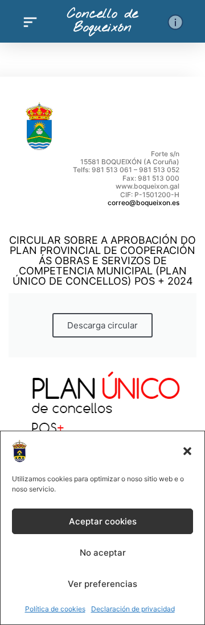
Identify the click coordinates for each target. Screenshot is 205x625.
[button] (187, 451)
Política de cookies (55, 609)
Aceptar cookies (103, 521)
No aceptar (103, 552)
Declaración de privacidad (133, 609)
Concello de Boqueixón (102, 21)
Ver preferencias (102, 583)
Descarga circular (102, 325)
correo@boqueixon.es (143, 202)
